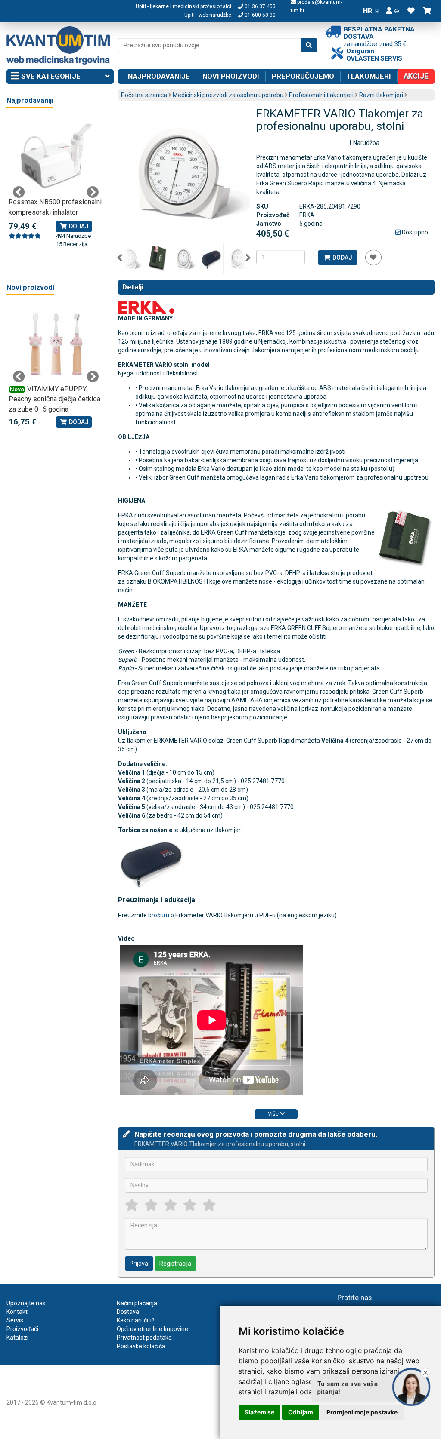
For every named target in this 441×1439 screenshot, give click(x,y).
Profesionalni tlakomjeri (321, 95)
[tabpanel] (55, 183)
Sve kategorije (50, 76)
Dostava (128, 1311)
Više (274, 1113)
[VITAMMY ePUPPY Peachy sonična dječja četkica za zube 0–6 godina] (56, 343)
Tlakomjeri (368, 76)
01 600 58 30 (259, 15)
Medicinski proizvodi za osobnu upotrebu (228, 95)
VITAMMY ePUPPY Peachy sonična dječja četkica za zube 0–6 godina (54, 399)
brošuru (158, 915)
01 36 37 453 (259, 6)
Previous (120, 258)
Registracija (175, 1263)
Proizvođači (22, 1328)
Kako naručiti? (136, 1320)
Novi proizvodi (230, 76)
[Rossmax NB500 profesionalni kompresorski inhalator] (56, 156)
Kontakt (17, 1311)
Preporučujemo (303, 76)
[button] (392, 10)
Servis (14, 1320)
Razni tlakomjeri (381, 95)
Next (248, 258)
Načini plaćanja (137, 1303)
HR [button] (368, 10)
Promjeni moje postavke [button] (362, 1412)
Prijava (139, 1263)
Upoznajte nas (26, 1303)
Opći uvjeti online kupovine (152, 1328)
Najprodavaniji (29, 100)
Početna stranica (144, 95)
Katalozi (17, 1337)
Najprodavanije (159, 76)
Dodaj (341, 257)
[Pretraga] (309, 45)
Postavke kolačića (141, 1346)
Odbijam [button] (300, 1412)
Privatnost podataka (144, 1337)
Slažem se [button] (259, 1412)
